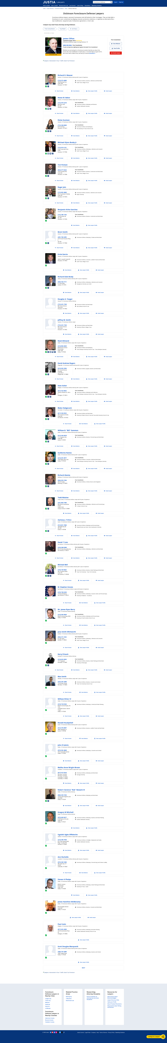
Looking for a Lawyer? (154, 1036)
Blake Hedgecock (65, 408)
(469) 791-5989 (62, 952)
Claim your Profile (111, 1002)
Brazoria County (49, 1020)
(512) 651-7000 (62, 525)
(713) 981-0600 (62, 192)
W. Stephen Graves (65, 587)
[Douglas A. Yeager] (50, 303)
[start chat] (163, 1036)
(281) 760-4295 (62, 237)
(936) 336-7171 (62, 282)
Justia (44, 8)
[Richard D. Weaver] (50, 79)
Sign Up (121, 2)
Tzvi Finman (63, 165)
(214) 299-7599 (62, 840)
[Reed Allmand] (50, 345)
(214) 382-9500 (62, 614)
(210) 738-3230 (62, 592)
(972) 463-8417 (62, 817)
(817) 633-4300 (62, 929)
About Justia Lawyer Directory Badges (112, 997)
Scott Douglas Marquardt (68, 946)
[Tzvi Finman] (50, 169)
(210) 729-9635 (62, 570)
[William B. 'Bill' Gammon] (50, 434)
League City (48, 998)
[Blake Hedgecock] (50, 412)
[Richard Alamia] (50, 479)
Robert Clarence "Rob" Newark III (71, 790)
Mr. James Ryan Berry (66, 609)
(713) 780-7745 (62, 215)
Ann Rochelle (63, 857)
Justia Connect (80, 1032)
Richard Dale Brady (65, 277)
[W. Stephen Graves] (50, 591)
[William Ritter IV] (50, 703)
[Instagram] (56, 1032)
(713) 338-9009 (62, 125)
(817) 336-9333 (62, 413)
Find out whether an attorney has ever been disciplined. (93, 998)
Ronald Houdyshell (65, 723)
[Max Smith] (50, 680)
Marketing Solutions (97, 5)
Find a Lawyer (46, 5)
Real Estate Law (70, 1000)
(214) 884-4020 (62, 346)
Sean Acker (62, 385)
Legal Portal (87, 1032)
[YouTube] (52, 1032)
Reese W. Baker (64, 97)
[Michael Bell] (50, 569)
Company (93, 1032)
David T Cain (63, 542)
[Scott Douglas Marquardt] (50, 950)
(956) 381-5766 (62, 480)
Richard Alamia (64, 475)
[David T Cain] (50, 546)
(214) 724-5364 (62, 704)
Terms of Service (103, 1032)
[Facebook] (54, 1032)
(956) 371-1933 (62, 637)
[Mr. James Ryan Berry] (50, 613)
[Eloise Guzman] (50, 124)
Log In (115, 2)
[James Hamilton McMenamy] (50, 906)
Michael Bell (63, 565)
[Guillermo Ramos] (50, 457)
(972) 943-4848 (62, 750)
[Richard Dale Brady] (50, 281)
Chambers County (49, 1022)
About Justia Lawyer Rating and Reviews (114, 1006)
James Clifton (68, 38)
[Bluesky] (60, 1032)
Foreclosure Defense (59, 8)
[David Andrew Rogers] (50, 367)
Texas (66, 8)
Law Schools (72, 5)
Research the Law (63, 5)
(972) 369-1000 (62, 862)
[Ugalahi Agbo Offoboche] (50, 838)
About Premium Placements (114, 1004)
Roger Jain (62, 187)
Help (98, 1032)
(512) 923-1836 (62, 368)
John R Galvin (63, 745)
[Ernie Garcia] (50, 258)
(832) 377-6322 (62, 170)
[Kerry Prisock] (50, 658)
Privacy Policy (111, 1032)
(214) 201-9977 (62, 458)
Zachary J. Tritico (64, 520)
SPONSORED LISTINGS (49, 33)
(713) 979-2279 (62, 103)
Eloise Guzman (64, 120)
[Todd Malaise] (50, 501)
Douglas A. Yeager (65, 299)
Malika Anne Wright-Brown (69, 767)
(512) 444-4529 (62, 435)
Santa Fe (47, 1006)
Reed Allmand (63, 341)
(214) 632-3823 (62, 659)
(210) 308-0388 (62, 547)
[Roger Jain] (50, 191)
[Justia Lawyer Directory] (49, 2)
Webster (47, 1002)
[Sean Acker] (50, 389)
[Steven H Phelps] (50, 883)
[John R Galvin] (50, 749)
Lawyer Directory (50, 8)
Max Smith (62, 676)
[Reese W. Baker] (50, 101)
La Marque (47, 1008)
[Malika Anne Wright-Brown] (50, 771)
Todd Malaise (63, 497)
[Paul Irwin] (50, 928)
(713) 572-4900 (62, 80)
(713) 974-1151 (62, 147)
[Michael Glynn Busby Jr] (50, 146)
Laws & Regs (80, 5)
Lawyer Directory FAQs (113, 1000)
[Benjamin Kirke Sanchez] (50, 213)
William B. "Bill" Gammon (68, 430)
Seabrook (47, 1004)
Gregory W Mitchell (65, 812)
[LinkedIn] (50, 1032)
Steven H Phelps (64, 879)
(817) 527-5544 (62, 773)
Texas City (48, 1000)
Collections (69, 998)
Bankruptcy (69, 996)
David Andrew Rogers (66, 363)
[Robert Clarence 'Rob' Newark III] (50, 794)
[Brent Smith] (50, 236)
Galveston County (49, 1018)
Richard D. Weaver (65, 75)
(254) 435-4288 (62, 682)
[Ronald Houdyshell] (50, 727)
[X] (62, 1032)
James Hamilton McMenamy (69, 902)
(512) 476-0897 (62, 728)
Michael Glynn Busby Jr (67, 142)
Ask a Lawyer (54, 5)
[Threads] (58, 1032)
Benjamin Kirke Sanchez (67, 209)
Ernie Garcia (63, 254)
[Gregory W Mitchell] (50, 816)
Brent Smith (63, 232)
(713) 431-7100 (62, 304)
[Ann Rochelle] (50, 861)
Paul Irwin (62, 924)
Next (83, 968)
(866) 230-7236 (62, 795)
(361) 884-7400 (62, 503)
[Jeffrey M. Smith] (50, 324)
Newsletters (87, 5)
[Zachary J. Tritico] (50, 524)
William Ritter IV (64, 699)
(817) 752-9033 (62, 391)
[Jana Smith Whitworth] (50, 636)
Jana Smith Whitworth (67, 632)
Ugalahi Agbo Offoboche (68, 834)
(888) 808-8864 (67, 45)
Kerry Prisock (63, 654)
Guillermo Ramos (65, 453)
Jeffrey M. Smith (64, 320)
